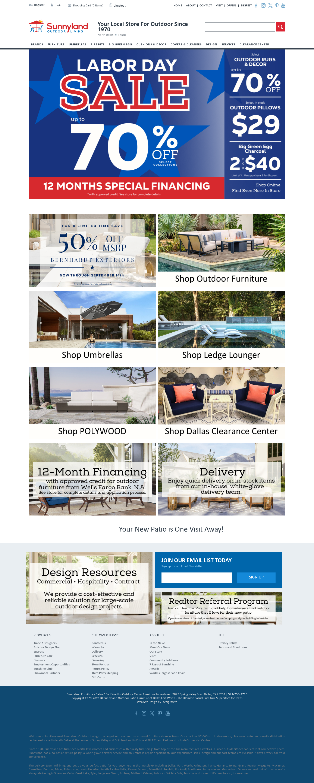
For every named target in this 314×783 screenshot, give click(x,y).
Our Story (156, 651)
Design (211, 44)
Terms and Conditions (233, 647)
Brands (37, 44)
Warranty (98, 647)
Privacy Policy (228, 643)
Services (228, 44)
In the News (157, 643)
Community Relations (164, 660)
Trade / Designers (45, 643)
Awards (154, 669)
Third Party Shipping (105, 673)
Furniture (56, 44)
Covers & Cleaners (186, 44)
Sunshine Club (43, 669)
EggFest (246, 5)
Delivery (97, 651)
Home (178, 5)
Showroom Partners (47, 673)
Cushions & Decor (151, 44)
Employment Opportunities (52, 664)
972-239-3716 (237, 694)
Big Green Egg (120, 44)
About (190, 5)
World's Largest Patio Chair (167, 673)
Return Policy (100, 669)
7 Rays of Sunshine (162, 664)
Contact (206, 5)
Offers (231, 5)
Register (39, 5)
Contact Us (99, 643)
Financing (98, 660)
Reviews (39, 660)
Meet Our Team (160, 647)
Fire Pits (97, 44)
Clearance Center (254, 44)
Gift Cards (98, 677)
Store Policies (101, 664)
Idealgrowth (169, 702)
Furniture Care (43, 656)
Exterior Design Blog (47, 647)
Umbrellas (78, 44)
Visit (219, 5)
